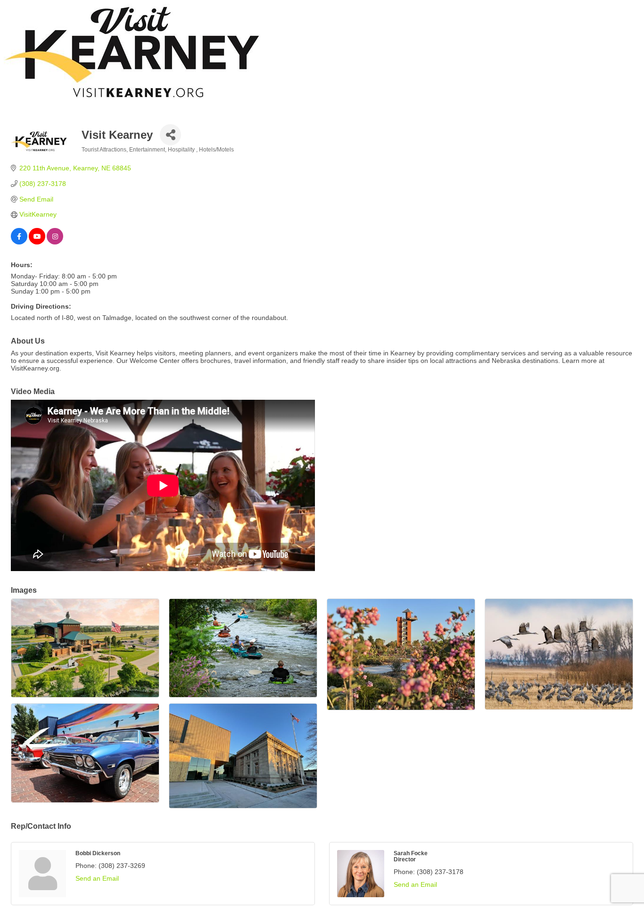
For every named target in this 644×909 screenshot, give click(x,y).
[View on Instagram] (55, 242)
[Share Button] (170, 134)
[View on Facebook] (19, 242)
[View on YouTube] (37, 242)
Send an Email (97, 878)
